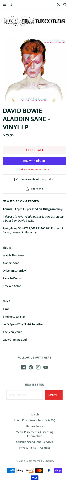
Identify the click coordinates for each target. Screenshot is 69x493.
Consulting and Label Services (34, 442)
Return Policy (34, 426)
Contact (45, 447)
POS (17, 461)
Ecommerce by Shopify (40, 461)
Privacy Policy (27, 447)
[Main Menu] (4, 4)
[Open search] (10, 4)
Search (34, 414)
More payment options (34, 169)
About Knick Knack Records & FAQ (34, 420)
